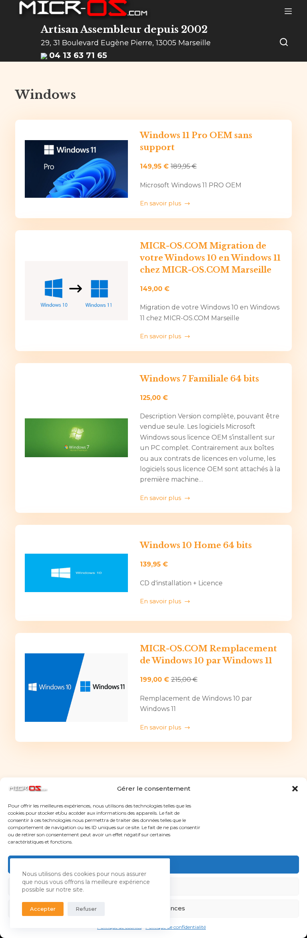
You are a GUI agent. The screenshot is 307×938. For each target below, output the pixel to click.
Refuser (86, 909)
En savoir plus (160, 204)
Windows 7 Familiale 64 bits (199, 379)
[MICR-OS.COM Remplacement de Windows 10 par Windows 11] (76, 687)
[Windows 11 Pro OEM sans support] (76, 169)
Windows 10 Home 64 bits (196, 545)
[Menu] (288, 11)
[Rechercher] (284, 42)
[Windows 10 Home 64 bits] (76, 573)
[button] (295, 789)
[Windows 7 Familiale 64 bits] (76, 438)
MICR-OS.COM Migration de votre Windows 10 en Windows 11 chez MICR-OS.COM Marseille (210, 258)
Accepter (43, 909)
